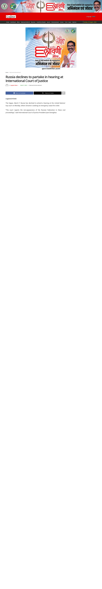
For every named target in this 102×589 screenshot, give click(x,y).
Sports (48, 22)
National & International (15, 72)
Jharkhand (13, 22)
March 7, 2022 (23, 85)
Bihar (18, 22)
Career (62, 22)
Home (7, 22)
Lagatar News (14, 85)
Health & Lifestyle (41, 22)
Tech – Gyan (68, 22)
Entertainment (55, 22)
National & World (25, 22)
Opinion (74, 22)
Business (33, 22)
